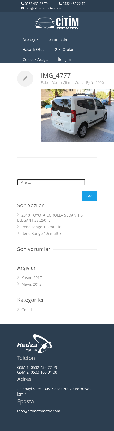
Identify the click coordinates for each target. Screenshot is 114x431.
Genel (26, 309)
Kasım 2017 (31, 277)
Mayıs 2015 (31, 284)
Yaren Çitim (61, 82)
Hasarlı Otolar (35, 49)
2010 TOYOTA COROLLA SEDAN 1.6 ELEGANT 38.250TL (50, 218)
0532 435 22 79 (36, 3)
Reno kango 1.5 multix (41, 226)
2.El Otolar (64, 49)
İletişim (64, 59)
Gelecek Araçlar (36, 59)
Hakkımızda (57, 39)
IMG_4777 (56, 75)
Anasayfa (31, 39)
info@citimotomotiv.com (43, 8)
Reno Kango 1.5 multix (41, 233)
